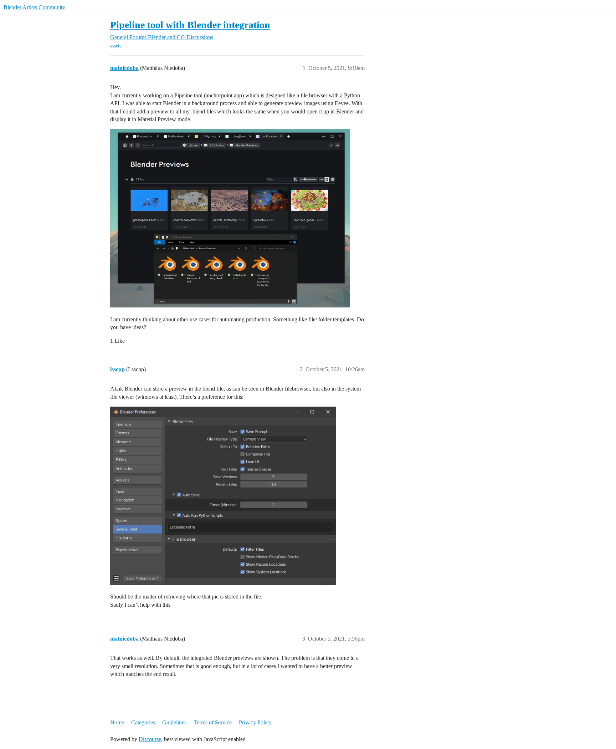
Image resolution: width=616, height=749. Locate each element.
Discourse (150, 739)
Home (117, 722)
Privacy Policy (255, 722)
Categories (143, 722)
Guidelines (174, 722)
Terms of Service (213, 722)
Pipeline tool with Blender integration (190, 24)
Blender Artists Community (34, 7)
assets (115, 46)
